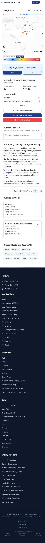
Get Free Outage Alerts (24, 115)
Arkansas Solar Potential (23, 111)
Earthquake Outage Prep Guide (14, 392)
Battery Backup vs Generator (13, 468)
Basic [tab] (30, 10)
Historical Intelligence (10, 318)
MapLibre (36, 51)
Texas (4, 424)
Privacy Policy (22, 524)
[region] (22, 33)
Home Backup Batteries (11, 460)
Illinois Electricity (8, 483)
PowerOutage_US (11, 281)
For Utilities (6, 322)
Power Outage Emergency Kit (13, 381)
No (32, 73)
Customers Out (9, 57)
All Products (6, 299)
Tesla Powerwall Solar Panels (13, 417)
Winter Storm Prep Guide (11, 385)
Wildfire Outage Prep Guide (12, 388)
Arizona (5, 432)
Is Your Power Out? (23, 120)
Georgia (5, 447)
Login (36, 2)
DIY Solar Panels (8, 405)
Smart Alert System (9, 311)
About (4, 362)
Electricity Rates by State (12, 471)
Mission (5, 366)
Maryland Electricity (9, 502)
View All (22, 105)
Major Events (7, 369)
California (5, 420)
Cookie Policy (22, 527)
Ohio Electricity (8, 479)
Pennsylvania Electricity (11, 487)
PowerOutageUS (11, 285)
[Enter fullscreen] (4, 47)
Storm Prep (6, 377)
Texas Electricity (8, 475)
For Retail (5, 345)
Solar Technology (8, 409)
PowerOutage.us (11, 289)
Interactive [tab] (37, 10)
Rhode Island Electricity (11, 494)
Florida (4, 428)
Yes (12, 73)
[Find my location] (4, 50)
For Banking (6, 341)
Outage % (20, 57)
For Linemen (6, 326)
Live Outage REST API (10, 303)
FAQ (3, 358)
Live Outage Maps (9, 307)
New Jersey (6, 443)
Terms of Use (22, 521)
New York (5, 436)
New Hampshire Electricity (12, 490)
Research (5, 373)
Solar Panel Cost (8, 413)
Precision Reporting (9, 314)
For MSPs (5, 337)
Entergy (6, 173)
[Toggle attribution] (41, 51)
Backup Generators (9, 464)
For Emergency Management (13, 330)
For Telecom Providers (10, 333)
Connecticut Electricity (11, 498)
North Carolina (7, 439)
